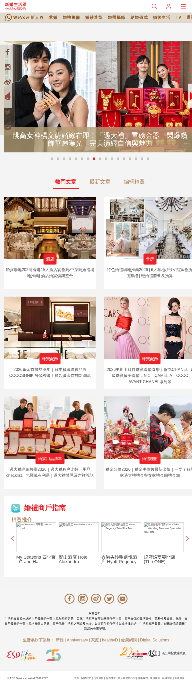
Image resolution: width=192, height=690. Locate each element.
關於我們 (86, 678)
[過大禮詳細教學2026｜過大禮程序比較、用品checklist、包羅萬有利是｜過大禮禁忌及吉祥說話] (50, 427)
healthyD (110, 640)
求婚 (53, 17)
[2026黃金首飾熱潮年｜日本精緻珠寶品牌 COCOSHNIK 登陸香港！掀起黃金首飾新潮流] (50, 328)
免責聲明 (99, 628)
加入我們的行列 (127, 678)
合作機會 (111, 678)
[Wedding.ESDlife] (15, 6)
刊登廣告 (99, 678)
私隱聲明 (167, 678)
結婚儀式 (139, 17)
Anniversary (77, 640)
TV (179, 17)
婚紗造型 (94, 17)
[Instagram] (7, 67)
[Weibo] (7, 82)
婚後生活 (161, 17)
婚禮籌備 (71, 17)
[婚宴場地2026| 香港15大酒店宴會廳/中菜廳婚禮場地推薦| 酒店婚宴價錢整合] (50, 228)
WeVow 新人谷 (28, 17)
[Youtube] (7, 127)
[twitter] (7, 112)
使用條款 (155, 678)
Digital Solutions (154, 640)
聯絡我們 (143, 678)
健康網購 (129, 640)
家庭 (95, 640)
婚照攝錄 (116, 17)
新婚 (60, 640)
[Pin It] (7, 97)
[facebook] (7, 52)
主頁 (76, 678)
